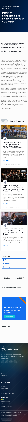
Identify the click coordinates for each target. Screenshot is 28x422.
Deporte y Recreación (7, 378)
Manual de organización (7, 393)
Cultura (3, 373)
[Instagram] (15, 361)
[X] (6, 361)
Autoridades (4, 388)
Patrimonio (4, 375)
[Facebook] (2, 361)
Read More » (6, 160)
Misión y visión (5, 391)
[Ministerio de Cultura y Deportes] (9, 348)
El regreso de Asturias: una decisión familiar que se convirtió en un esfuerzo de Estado (13, 231)
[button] (2, 112)
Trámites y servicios (6, 406)
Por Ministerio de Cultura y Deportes (10, 6)
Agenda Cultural (5, 401)
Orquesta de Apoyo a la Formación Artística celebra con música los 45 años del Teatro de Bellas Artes (13, 188)
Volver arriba (6, 419)
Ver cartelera (9, 316)
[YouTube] (11, 361)
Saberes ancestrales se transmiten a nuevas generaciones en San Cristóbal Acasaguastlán (12, 145)
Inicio (2, 371)
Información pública (6, 404)
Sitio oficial (4, 386)
